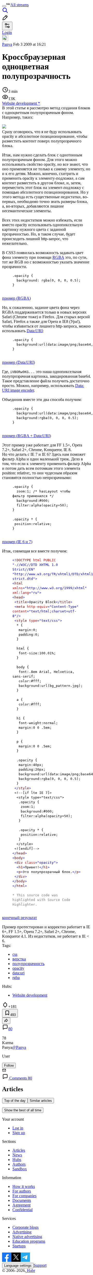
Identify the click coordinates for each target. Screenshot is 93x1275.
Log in (17, 1128)
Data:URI (35, 331)
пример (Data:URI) (18, 362)
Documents (21, 1200)
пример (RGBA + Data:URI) (26, 436)
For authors (21, 1191)
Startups (19, 1246)
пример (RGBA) (16, 298)
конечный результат (19, 917)
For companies (24, 1196)
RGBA (58, 257)
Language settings (18, 1266)
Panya (7, 44)
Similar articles (41, 1101)
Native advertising (27, 1236)
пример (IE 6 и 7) (17, 542)
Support (40, 1265)
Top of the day (15, 1101)
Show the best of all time (22, 1110)
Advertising (22, 1232)
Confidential (22, 1210)
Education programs (28, 1241)
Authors (19, 1164)
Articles (18, 1150)
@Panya (19, 1047)
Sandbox (19, 1169)
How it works (23, 1186)
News (17, 1155)
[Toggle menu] (4, 6)
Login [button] (7, 32)
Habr (30, 1270)
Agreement (21, 1205)
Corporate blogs (25, 1227)
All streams (19, 5)
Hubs (16, 1159)
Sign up (18, 1132)
